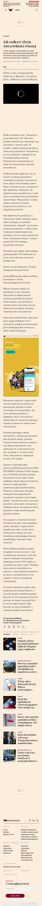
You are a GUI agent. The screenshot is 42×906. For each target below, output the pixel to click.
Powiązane (6, 634)
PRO (18, 10)
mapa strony (7, 871)
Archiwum (7, 853)
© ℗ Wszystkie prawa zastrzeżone (16, 620)
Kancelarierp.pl (26, 855)
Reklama (6, 846)
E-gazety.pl (25, 848)
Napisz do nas (8, 834)
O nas (5, 830)
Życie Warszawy (27, 860)
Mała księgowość (27, 853)
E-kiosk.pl (24, 846)
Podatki (6, 36)
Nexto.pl (24, 851)
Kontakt (6, 832)
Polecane (16, 634)
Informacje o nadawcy (29, 837)
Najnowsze (24, 634)
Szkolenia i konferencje (11, 867)
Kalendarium (25, 871)
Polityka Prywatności (28, 830)
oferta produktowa (10, 874)
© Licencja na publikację (12, 618)
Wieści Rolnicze (26, 858)
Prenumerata (8, 851)
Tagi (31, 634)
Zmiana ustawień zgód (29, 832)
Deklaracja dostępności (29, 839)
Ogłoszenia (7, 848)
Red (4, 67)
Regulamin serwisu (28, 834)
